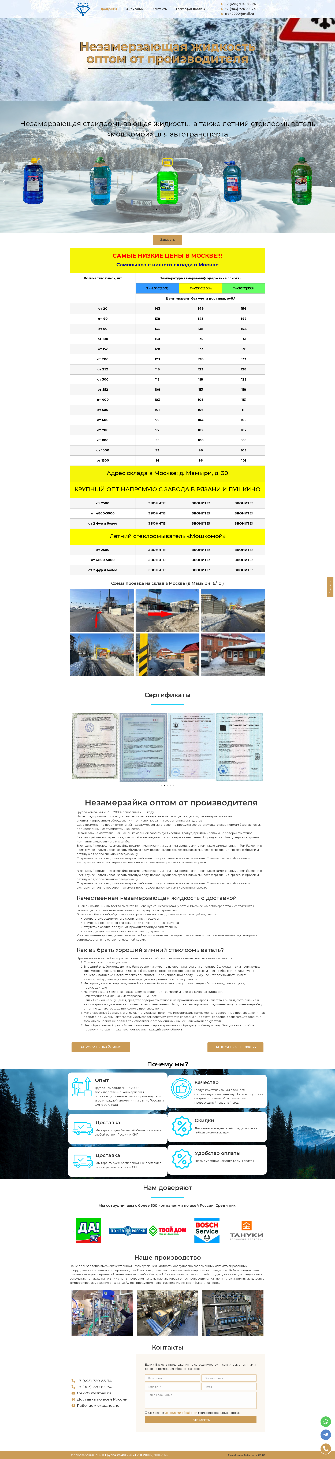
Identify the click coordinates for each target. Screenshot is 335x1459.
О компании (135, 9)
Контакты (159, 9)
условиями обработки (181, 1412)
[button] (4, 182)
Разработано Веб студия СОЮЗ (246, 1455)
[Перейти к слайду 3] (167, 785)
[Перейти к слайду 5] (162, 209)
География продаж (190, 9)
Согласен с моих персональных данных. (194, 1412)
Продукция (108, 9)
